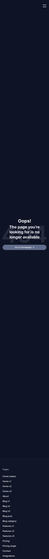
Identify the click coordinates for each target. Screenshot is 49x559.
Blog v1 (6, 501)
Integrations (9, 556)
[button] (44, 6)
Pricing (6, 541)
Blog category (9, 521)
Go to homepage (24, 247)
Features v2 (8, 531)
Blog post (7, 516)
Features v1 (8, 526)
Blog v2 (6, 506)
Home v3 (7, 491)
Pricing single (9, 546)
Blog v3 (6, 511)
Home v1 (7, 481)
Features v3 (8, 536)
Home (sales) (9, 476)
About (6, 496)
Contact (7, 551)
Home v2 (7, 486)
